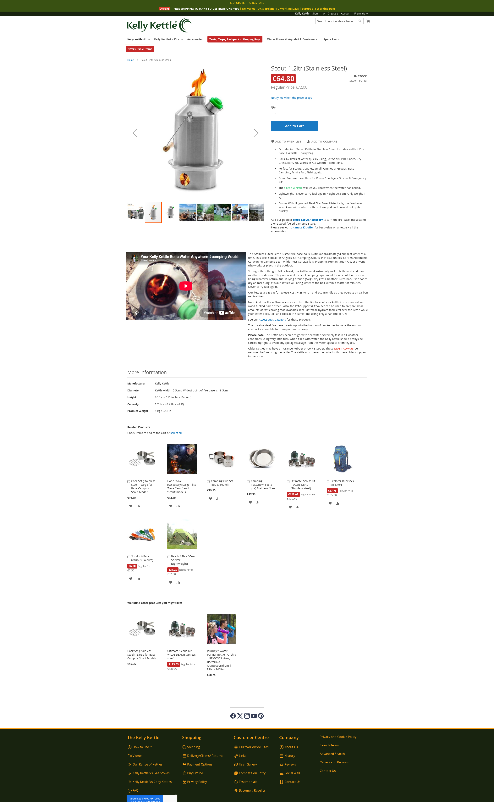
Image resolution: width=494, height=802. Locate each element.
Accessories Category (272, 319)
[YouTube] (253, 715)
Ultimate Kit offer (302, 227)
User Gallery (248, 764)
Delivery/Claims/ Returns (205, 756)
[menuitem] (137, 39)
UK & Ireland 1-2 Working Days (278, 8)
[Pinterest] (260, 715)
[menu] (247, 44)
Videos (137, 756)
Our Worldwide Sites (254, 747)
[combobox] (339, 21)
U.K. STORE (256, 3)
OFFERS (165, 8)
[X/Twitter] (240, 715)
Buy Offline (195, 773)
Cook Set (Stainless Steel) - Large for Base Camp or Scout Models (143, 486)
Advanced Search (332, 754)
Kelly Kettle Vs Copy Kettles (152, 782)
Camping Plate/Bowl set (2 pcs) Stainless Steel (263, 484)
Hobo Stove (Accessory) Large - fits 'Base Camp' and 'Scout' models (181, 486)
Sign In (316, 13)
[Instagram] (247, 715)
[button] (361, 14)
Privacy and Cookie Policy (338, 737)
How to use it (142, 747)
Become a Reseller (252, 790)
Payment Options (199, 764)
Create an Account (339, 13)
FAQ (135, 790)
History (289, 756)
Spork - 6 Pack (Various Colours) (142, 558)
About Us (291, 747)
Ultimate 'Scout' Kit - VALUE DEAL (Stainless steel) (303, 484)
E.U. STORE (237, 3)
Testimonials (248, 782)
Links (242, 756)
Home (130, 59)
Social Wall (292, 773)
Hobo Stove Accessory (308, 220)
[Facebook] (233, 715)
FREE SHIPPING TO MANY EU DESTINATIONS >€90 (206, 8)
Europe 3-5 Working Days (318, 8)
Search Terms (330, 745)
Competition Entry (252, 773)
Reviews (290, 764)
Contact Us (292, 782)
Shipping (193, 747)
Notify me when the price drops (291, 97)
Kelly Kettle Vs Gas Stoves (151, 773)
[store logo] (159, 25)
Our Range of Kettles (147, 764)
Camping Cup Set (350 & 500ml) (222, 482)
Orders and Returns (334, 762)
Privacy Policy (197, 782)
